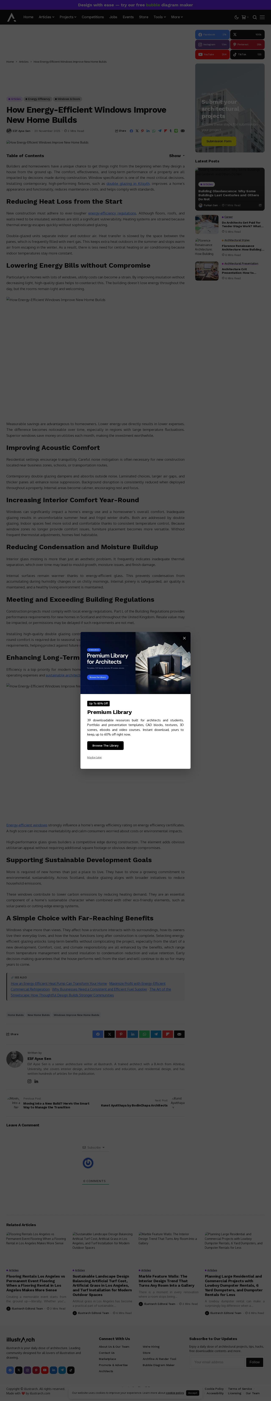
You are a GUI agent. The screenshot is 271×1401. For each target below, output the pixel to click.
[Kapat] (184, 638)
